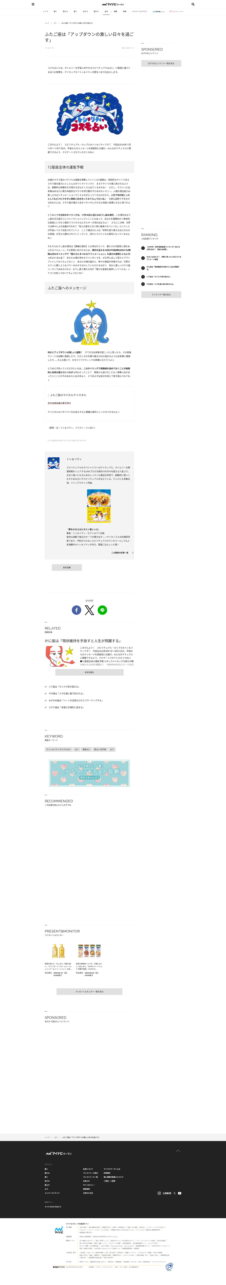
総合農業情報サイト (139, 1243)
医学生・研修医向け (119, 1227)
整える (65, 11)
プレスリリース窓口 (90, 1173)
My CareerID (129, 1246)
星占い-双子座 (100, 749)
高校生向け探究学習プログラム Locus (105, 1236)
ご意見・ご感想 (109, 1181)
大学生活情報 (161, 1241)
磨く (75, 11)
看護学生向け (106, 1227)
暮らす (96, 11)
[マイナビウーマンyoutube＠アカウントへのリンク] (179, 1193)
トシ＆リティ (49, 48)
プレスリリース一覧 (90, 1177)
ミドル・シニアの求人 (102, 1230)
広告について (88, 1169)
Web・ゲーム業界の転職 (95, 1252)
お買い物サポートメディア (160, 1246)
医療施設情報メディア (143, 1246)
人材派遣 (82, 1252)
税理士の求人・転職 (86, 1255)
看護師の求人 (117, 1255)
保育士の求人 (154, 1255)
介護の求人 (83, 1258)
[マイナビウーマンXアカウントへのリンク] (175, 1193)
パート (91, 1230)
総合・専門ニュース (102, 1241)
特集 (124, 11)
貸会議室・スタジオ (130, 1262)
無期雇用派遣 (165, 1255)
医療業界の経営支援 (95, 1258)
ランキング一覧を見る (161, 294)
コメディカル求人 (129, 1255)
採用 (116, 1267)
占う (106, 11)
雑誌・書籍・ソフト (100, 1243)
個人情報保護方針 (133, 1267)
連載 (115, 11)
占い (77, 749)
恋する (85, 11)
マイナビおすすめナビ (53, 1207)
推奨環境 (86, 1189)
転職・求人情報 (132, 1227)
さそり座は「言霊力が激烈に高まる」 (66, 707)
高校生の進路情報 (85, 1236)
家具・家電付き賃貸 (86, 1248)
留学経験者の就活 (94, 1227)
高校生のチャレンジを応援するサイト (123, 1241)
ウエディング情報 (114, 1243)
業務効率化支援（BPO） (98, 1262)
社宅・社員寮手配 (144, 1262)
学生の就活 (83, 1227)
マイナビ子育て (153, 1243)
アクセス (98, 1267)
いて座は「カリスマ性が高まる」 (64, 686)
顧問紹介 (97, 1255)
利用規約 (107, 1173)
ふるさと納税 (104, 1246)
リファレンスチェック (159, 1262)
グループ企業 (123, 1267)
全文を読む (89, 672)
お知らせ (86, 1181)
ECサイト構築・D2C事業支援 (89, 1246)
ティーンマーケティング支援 (146, 1241)
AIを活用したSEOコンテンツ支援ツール (107, 1248)
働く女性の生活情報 (86, 1243)
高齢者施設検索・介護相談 (130, 1248)
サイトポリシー (89, 1185)
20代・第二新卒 (110, 1252)
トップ (45, 11)
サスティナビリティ (108, 1267)
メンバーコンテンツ (139, 11)
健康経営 (118, 1262)
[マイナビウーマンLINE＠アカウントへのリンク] (167, 1193)
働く (55, 11)
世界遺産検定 (127, 1243)
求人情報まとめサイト (87, 1241)
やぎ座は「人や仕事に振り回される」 (66, 693)
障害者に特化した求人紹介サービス (122, 1230)
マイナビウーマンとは (112, 1169)
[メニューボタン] (33, 4)
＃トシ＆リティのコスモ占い (58, 749)
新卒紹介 (120, 1252)
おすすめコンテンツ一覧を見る (161, 63)
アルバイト (83, 1230)
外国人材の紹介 (108, 1258)
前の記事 (67, 567)
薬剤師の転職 (106, 1255)
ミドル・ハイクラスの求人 (155, 1227)
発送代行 (111, 1262)
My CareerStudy (117, 1246)
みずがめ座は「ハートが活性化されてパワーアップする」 (76, 700)
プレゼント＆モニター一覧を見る (89, 991)
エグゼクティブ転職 (145, 1252)
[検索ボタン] (193, 4)
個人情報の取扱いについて (113, 1177)
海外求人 (142, 1227)
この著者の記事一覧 (120, 552)
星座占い (86, 749)
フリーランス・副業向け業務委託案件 (148, 1230)
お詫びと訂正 (88, 1193)
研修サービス (84, 1262)
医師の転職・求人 (142, 1255)
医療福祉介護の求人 (86, 1232)
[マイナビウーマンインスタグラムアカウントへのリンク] (159, 1193)
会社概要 (91, 1267)
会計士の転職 (157, 1252)
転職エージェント (131, 1252)
